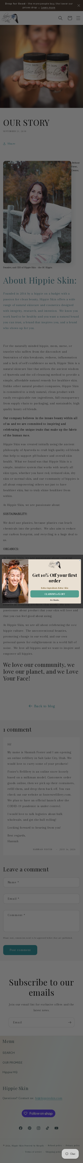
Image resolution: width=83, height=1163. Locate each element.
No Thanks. (54, 600)
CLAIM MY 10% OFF (54, 594)
